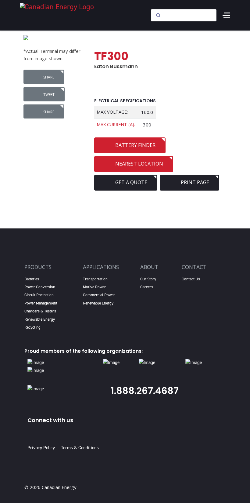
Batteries (31, 279)
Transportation (95, 279)
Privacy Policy (42, 448)
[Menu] (226, 15)
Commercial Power (99, 294)
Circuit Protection (39, 294)
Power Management (40, 303)
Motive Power (94, 287)
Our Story (148, 279)
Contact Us (191, 279)
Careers (146, 287)
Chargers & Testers (40, 311)
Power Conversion (39, 287)
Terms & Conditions (80, 448)
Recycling (32, 327)
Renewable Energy (39, 319)
